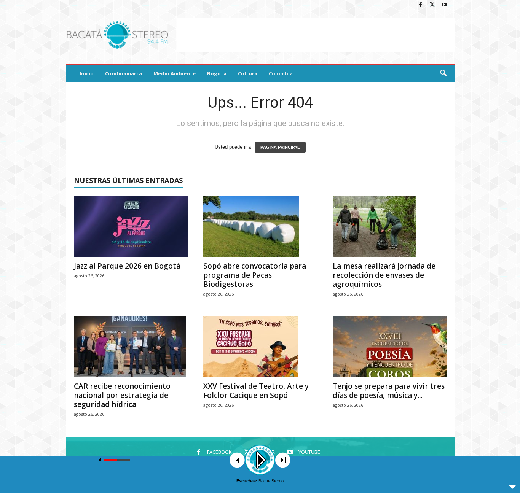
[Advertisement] (316, 35)
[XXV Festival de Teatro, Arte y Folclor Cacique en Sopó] (260, 346)
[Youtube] (444, 5)
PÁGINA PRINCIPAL (280, 147)
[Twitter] (432, 5)
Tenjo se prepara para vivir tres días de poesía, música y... (389, 390)
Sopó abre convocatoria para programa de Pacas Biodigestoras (254, 275)
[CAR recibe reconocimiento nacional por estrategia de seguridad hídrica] (131, 346)
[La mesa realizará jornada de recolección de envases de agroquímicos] (390, 226)
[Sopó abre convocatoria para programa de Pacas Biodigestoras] (260, 226)
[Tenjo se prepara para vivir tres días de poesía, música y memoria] (390, 346)
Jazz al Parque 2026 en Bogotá (127, 266)
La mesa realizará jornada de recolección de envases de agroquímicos (384, 275)
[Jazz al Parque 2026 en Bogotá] (131, 226)
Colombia (281, 73)
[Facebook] (420, 5)
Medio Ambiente (174, 73)
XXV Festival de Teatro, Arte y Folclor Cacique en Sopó (256, 390)
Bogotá (217, 73)
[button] (443, 73)
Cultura (247, 73)
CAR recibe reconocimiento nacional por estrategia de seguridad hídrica (122, 395)
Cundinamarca (123, 73)
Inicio (87, 73)
